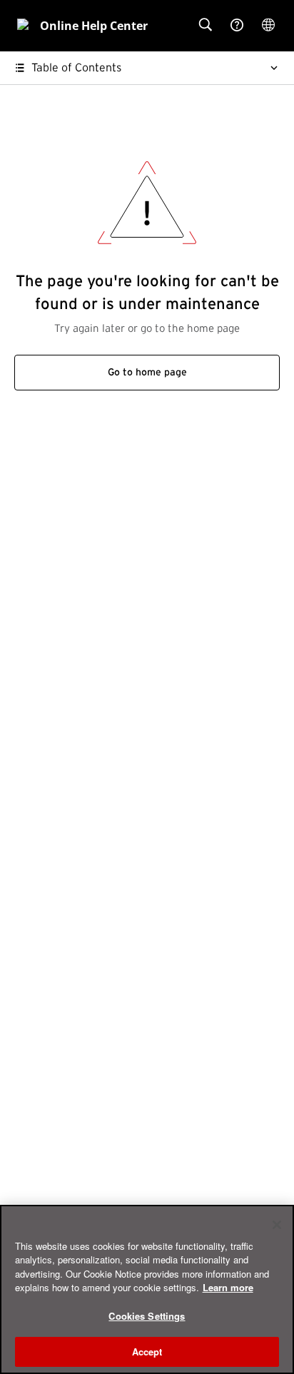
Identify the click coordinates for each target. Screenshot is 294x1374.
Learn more (228, 1287)
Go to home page (147, 373)
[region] (147, 1289)
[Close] (277, 1225)
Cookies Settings (146, 1316)
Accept (147, 1351)
